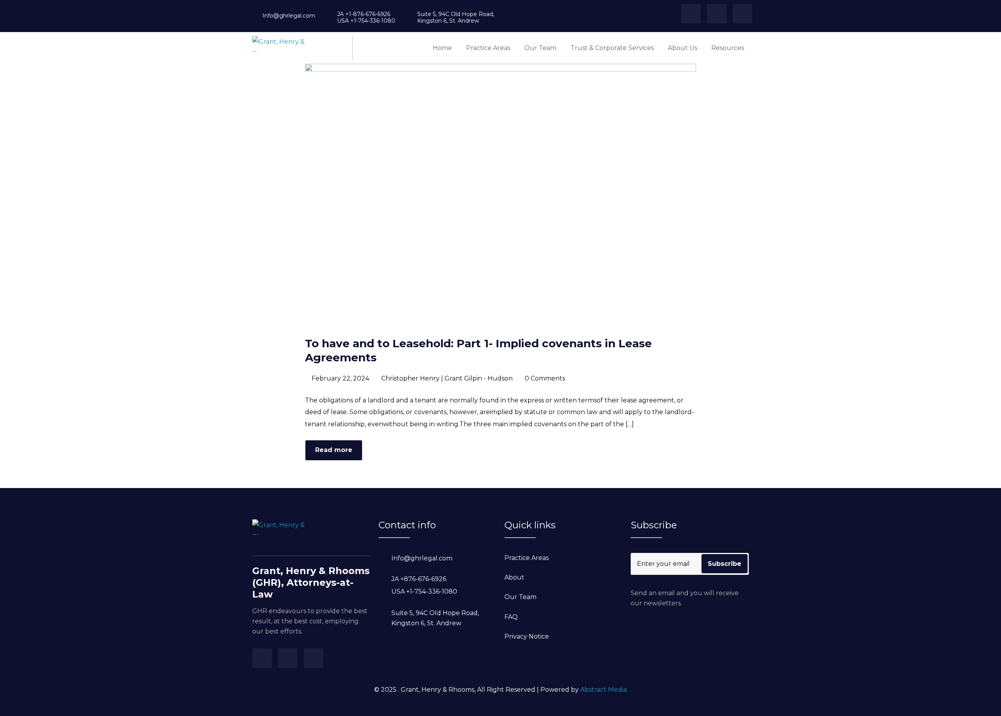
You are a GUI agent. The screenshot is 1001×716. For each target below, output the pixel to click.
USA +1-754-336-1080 (366, 21)
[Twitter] (691, 13)
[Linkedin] (742, 13)
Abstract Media (603, 689)
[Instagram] (717, 13)
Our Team (540, 48)
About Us (682, 48)
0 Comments (545, 378)
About (514, 577)
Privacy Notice (526, 636)
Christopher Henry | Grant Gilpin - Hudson (447, 378)
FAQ (511, 617)
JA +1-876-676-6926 (363, 14)
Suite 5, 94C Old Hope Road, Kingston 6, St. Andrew (455, 17)
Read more (333, 450)
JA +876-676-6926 (418, 579)
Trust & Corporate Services (612, 48)
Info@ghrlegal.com (288, 16)
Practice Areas (488, 48)
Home (442, 48)
